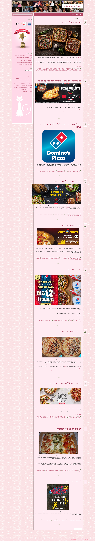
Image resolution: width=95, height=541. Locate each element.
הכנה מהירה (25, 81)
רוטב (80, 418)
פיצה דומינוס (38, 320)
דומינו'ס (47, 249)
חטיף (31, 83)
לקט (65, 69)
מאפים (63, 69)
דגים (29, 81)
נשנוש (54, 69)
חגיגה (71, 320)
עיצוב (15, 87)
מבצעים (54, 320)
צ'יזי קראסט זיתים (78, 259)
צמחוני (50, 69)
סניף (42, 258)
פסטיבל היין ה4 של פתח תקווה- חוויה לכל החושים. (24, 62)
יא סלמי (53, 470)
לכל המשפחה (68, 69)
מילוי (79, 373)
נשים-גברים (57, 69)
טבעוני (25, 83)
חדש (44, 68)
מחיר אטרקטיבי (57, 520)
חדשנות (43, 370)
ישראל (76, 69)
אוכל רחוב (62, 68)
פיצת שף (46, 470)
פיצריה (49, 470)
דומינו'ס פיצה (53, 61)
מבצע (49, 258)
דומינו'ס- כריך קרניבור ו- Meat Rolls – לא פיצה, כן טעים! (60, 126)
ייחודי (67, 70)
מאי (85, 269)
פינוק (31, 89)
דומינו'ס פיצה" (48, 312)
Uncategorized (68, 68)
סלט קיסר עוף (72, 215)
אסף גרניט (71, 470)
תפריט (69, 258)
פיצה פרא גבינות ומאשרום (45, 70)
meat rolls (69, 171)
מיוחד (43, 320)
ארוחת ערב (47, 68)
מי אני (77, 14)
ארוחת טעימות (67, 470)
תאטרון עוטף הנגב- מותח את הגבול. (26, 60)
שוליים (71, 373)
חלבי (40, 111)
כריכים (45, 214)
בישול (22, 79)
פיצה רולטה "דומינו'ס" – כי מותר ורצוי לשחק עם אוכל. (59, 81)
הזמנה (72, 520)
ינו (85, 22)
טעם (80, 373)
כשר (74, 69)
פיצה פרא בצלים (51, 70)
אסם (16, 76)
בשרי (47, 170)
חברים (44, 111)
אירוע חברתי (55, 111)
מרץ (85, 181)
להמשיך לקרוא (78, 66)
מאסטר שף (64, 70)
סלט (74, 214)
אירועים (22, 76)
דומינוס (37, 69)
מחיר (44, 417)
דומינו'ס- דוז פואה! (73, 269)
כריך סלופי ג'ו (51, 214)
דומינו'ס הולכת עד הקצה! (71, 225)
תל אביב (25, 91)
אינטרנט (58, 370)
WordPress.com (73, 539)
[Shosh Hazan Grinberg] (45, 6)
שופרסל (15, 89)
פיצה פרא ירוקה (38, 70)
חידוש (70, 520)
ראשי (80, 14)
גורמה (56, 469)
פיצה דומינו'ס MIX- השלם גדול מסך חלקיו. (63, 383)
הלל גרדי (75, 70)
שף (78, 470)
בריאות (18, 79)
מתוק (26, 87)
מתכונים (20, 87)
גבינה (40, 69)
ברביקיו (61, 214)
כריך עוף (47, 214)
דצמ (85, 383)
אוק (85, 225)
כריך (54, 171)
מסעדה (44, 469)
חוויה (15, 81)
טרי (67, 520)
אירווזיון (80, 320)
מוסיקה (46, 320)
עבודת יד (41, 469)
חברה (46, 111)
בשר (49, 170)
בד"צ (26, 79)
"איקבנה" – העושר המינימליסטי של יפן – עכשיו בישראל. (23, 55)
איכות (57, 68)
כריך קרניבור (51, 171)
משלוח (44, 258)
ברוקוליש (63, 470)
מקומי (61, 70)
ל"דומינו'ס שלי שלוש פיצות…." (68, 481)
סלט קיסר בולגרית (77, 215)
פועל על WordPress (88, 539)
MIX (64, 417)
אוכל (65, 68)
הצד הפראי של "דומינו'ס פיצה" (68, 22)
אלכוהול (19, 76)
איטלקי (59, 68)
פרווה (26, 89)
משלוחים (60, 69)
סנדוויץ (72, 214)
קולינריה (47, 69)
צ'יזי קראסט (37, 258)
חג (21, 81)
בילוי (24, 79)
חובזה (71, 70)
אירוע (78, 320)
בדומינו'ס (67, 207)
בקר (63, 214)
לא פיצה (44, 171)
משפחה (30, 87)
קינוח (20, 89)
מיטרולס (41, 171)
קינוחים (18, 89)
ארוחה (55, 68)
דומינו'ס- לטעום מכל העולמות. (69, 429)
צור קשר (72, 14)
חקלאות (42, 68)
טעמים (38, 68)
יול (85, 124)
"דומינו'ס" (79, 513)
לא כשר (72, 69)
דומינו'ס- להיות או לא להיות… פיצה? (66, 181)
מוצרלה (47, 258)
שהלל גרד (79, 57)
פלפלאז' (43, 470)
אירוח (57, 170)
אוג (85, 80)
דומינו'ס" (63, 107)
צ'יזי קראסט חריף (73, 259)
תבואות (29, 91)
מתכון (23, 87)
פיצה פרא (56, 70)
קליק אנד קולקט (49, 520)
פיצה (52, 69)
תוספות (78, 418)
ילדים (36, 370)
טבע (40, 68)
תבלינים (44, 69)
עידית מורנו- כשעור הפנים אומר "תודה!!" (25, 64)
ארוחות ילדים (51, 68)
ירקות (78, 69)
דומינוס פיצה (79, 70)
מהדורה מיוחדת (49, 320)
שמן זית (80, 470)
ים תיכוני (41, 416)
